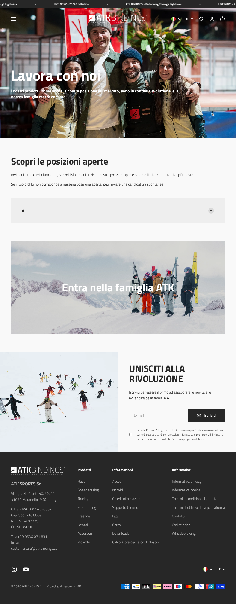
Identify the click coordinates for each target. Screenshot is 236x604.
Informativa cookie (186, 490)
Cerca (116, 525)
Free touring (87, 507)
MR (78, 586)
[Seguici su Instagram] (14, 569)
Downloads (120, 533)
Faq (115, 516)
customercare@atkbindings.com (35, 548)
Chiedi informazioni (126, 498)
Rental (83, 525)
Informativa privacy (186, 481)
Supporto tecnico (125, 507)
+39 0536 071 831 (32, 536)
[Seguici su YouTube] (26, 569)
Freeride (84, 516)
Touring (83, 498)
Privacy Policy (154, 430)
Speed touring (88, 490)
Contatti (178, 516)
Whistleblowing (184, 533)
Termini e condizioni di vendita (194, 498)
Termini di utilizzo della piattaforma (198, 507)
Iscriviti (117, 490)
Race (81, 481)
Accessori (85, 533)
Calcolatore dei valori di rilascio (135, 542)
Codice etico (181, 525)
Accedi (117, 481)
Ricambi (84, 542)
